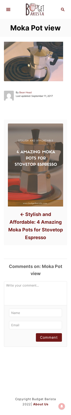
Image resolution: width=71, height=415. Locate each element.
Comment (49, 337)
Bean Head (25, 92)
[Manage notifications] (62, 406)
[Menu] (8, 9)
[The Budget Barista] (35, 9)
